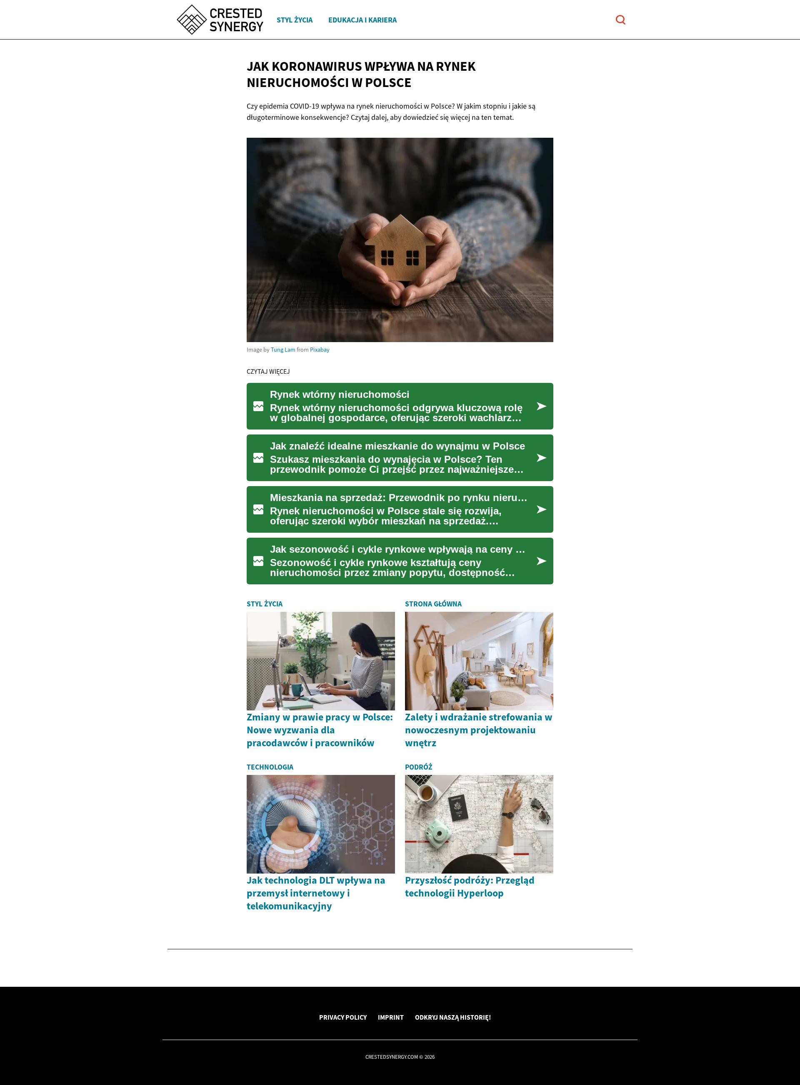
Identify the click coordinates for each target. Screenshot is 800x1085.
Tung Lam (283, 349)
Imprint (391, 1017)
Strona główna (433, 603)
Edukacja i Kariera (362, 20)
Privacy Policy (343, 1017)
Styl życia (294, 20)
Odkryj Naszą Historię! (453, 1017)
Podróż (418, 767)
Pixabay (320, 349)
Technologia (270, 767)
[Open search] (620, 20)
